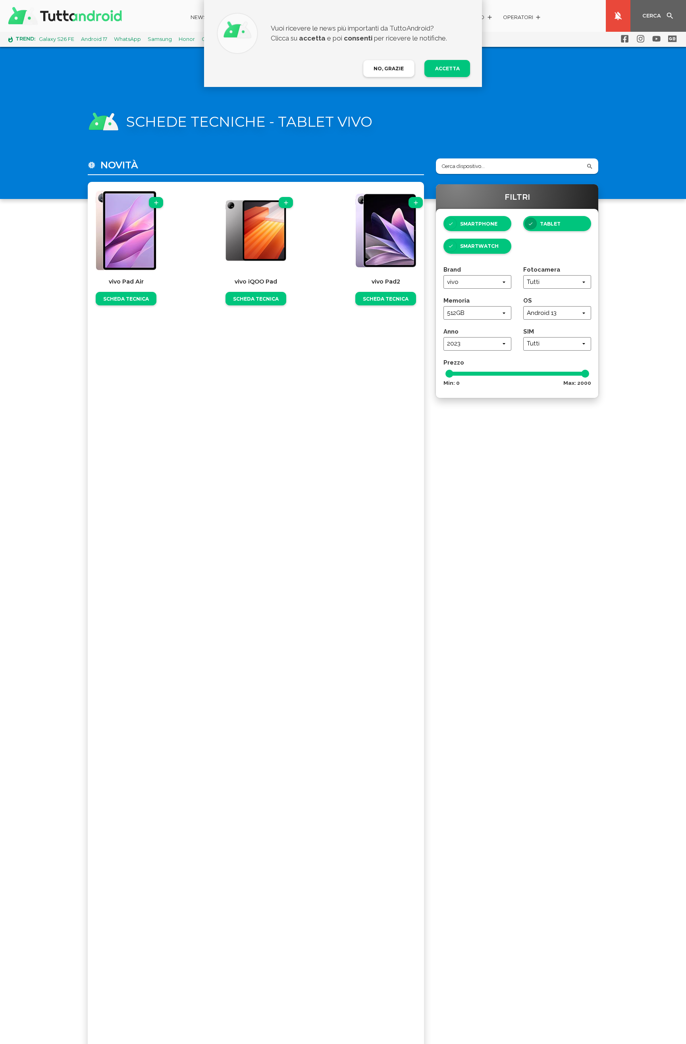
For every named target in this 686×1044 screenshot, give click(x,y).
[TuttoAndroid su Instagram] (639, 39)
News (199, 17)
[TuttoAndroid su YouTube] (655, 39)
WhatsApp (127, 39)
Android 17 (94, 39)
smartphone (478, 224)
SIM (528, 331)
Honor (187, 39)
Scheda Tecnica (126, 299)
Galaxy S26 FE (56, 39)
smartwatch (479, 246)
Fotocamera (541, 269)
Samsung (160, 39)
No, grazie (389, 68)
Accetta (447, 68)
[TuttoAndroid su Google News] (671, 39)
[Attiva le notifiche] (618, 16)
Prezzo (453, 362)
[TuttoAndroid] (66, 16)
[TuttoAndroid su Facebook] (623, 39)
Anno (451, 331)
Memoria (456, 300)
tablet (550, 224)
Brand (452, 269)
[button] (522, 18)
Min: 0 (451, 383)
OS (527, 300)
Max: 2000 (577, 383)
